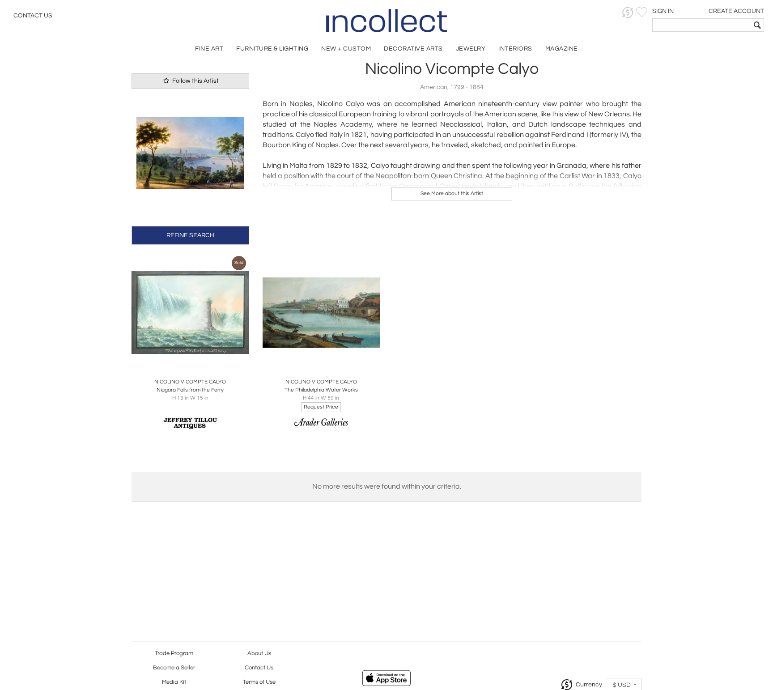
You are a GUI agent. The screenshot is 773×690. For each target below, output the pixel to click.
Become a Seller (174, 668)
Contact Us (32, 16)
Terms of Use (259, 682)
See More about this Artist (451, 193)
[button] (627, 12)
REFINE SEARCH (190, 235)
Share (184, 362)
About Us (259, 653)
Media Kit (174, 682)
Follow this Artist (195, 81)
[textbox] (702, 25)
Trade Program (174, 653)
